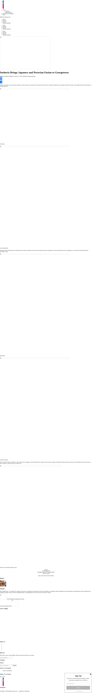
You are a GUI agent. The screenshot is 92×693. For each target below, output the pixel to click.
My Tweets (2, 676)
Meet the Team (8, 12)
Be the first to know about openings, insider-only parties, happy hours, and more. (17, 655)
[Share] (46, 82)
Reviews (4, 20)
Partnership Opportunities (8, 13)
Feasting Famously (7, 22)
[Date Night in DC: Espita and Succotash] (3, 598)
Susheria (2, 85)
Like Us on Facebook (5, 668)
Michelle (6, 76)
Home (4, 19)
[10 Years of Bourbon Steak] (15, 606)
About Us (7, 11)
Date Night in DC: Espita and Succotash (15, 598)
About (4, 9)
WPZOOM (27, 691)
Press (4, 14)
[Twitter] (46, 80)
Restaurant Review (31, 76)
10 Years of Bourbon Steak (5, 606)
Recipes (4, 21)
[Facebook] (46, 78)
